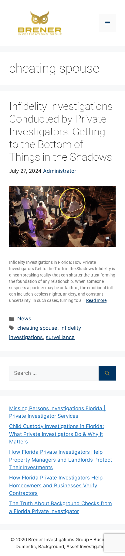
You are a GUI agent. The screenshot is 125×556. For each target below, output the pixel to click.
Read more (96, 300)
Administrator (59, 171)
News (24, 319)
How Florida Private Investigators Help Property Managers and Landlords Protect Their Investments (60, 459)
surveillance (60, 337)
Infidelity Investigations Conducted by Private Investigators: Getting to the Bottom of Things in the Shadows (61, 131)
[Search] (107, 373)
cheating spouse (37, 328)
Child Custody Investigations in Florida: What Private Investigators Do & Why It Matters (56, 434)
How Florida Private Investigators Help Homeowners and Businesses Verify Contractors (56, 485)
